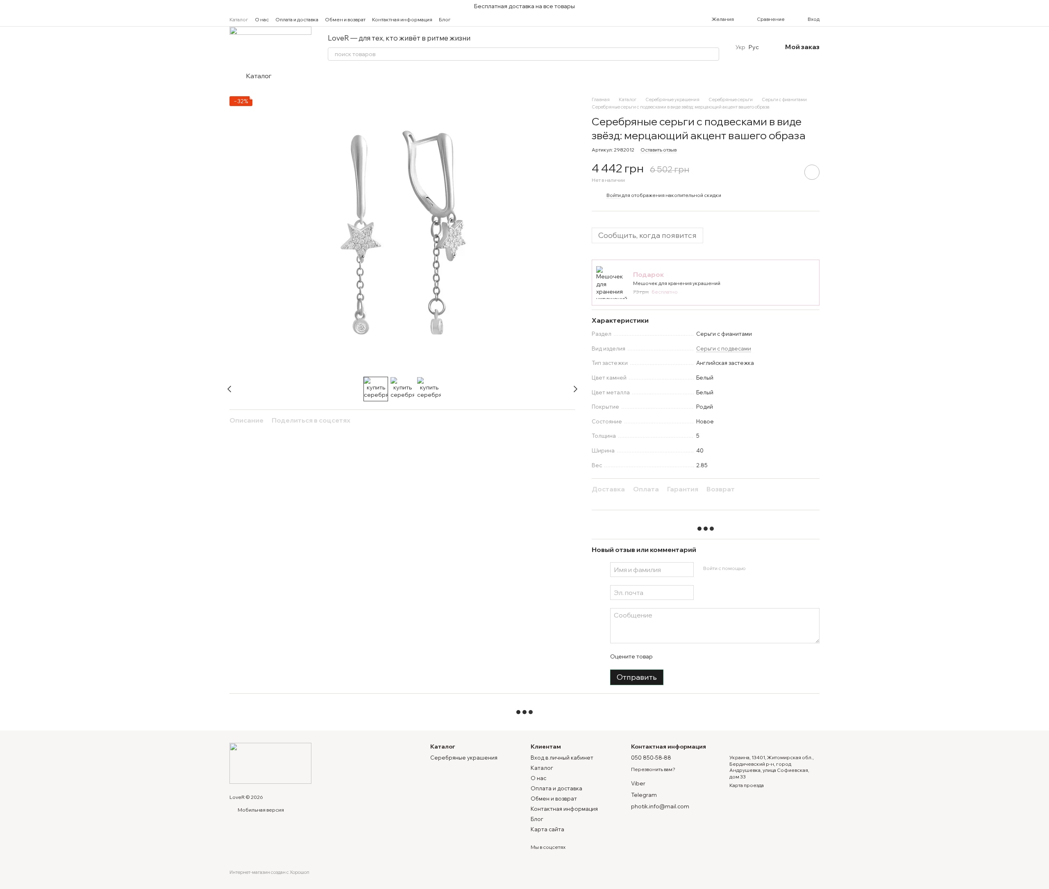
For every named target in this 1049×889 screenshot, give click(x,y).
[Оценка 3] (692, 656)
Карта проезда (746, 785)
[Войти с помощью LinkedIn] (781, 568)
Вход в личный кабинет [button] (562, 757)
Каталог (238, 19)
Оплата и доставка (296, 19)
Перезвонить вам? (653, 769)
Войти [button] (613, 195)
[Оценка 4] (705, 656)
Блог (445, 19)
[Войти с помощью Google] (767, 568)
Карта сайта (547, 829)
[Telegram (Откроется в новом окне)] (487, 19)
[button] (1042, 6)
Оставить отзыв (658, 150)
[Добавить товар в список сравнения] (788, 172)
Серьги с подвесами (723, 348)
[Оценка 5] (718, 656)
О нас (262, 19)
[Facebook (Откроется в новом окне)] (477, 19)
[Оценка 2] (679, 656)
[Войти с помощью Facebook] (754, 568)
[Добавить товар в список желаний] (812, 172)
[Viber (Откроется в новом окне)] (496, 19)
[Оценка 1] (665, 656)
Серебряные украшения (463, 757)
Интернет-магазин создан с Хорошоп (269, 872)
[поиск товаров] (712, 54)
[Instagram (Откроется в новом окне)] (467, 19)
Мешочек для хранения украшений (676, 283)
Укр (740, 47)
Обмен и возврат (345, 19)
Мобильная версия (260, 810)
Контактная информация (402, 19)
